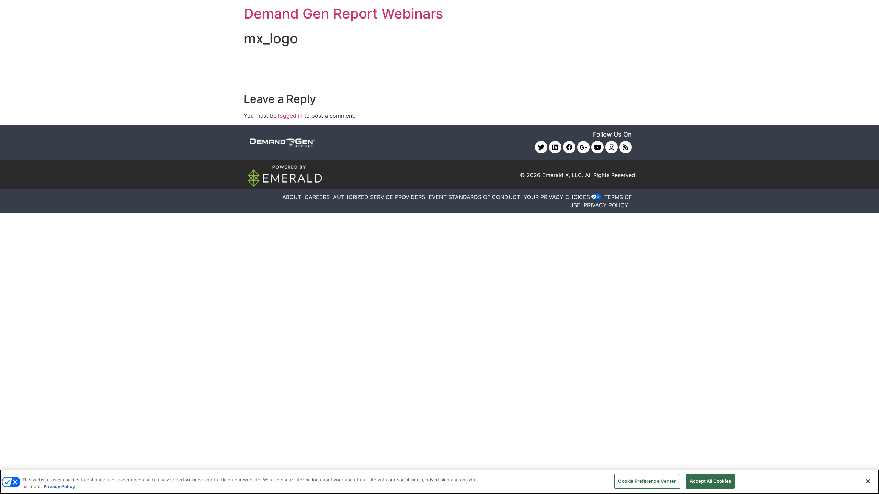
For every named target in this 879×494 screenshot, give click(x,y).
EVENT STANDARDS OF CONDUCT (474, 196)
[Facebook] (569, 147)
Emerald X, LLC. (562, 175)
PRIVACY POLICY (606, 205)
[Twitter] (541, 147)
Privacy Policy (59, 486)
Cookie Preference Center (647, 481)
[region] (439, 482)
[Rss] (625, 147)
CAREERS (317, 196)
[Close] (868, 481)
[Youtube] (597, 147)
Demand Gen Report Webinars (343, 13)
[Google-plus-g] (583, 147)
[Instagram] (611, 147)
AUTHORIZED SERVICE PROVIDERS (379, 196)
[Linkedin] (555, 147)
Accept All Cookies (710, 481)
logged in (290, 115)
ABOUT (291, 196)
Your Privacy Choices (557, 196)
